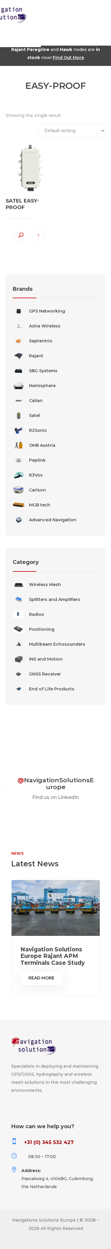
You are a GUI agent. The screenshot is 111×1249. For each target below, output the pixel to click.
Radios (36, 614)
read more (41, 978)
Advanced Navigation (52, 520)
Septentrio (40, 341)
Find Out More (68, 57)
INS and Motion (46, 659)
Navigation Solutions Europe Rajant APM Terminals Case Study (52, 956)
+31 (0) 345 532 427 (49, 1142)
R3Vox (36, 475)
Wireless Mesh (45, 584)
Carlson (37, 490)
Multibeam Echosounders (57, 644)
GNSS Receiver (45, 674)
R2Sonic (38, 430)
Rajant (36, 355)
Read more (38, 235)
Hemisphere (42, 385)
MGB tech (39, 505)
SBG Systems (43, 370)
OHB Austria (42, 445)
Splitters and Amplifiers (54, 599)
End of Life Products (51, 689)
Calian (36, 400)
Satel (34, 415)
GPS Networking (47, 311)
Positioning (41, 629)
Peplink (37, 460)
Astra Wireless (44, 326)
